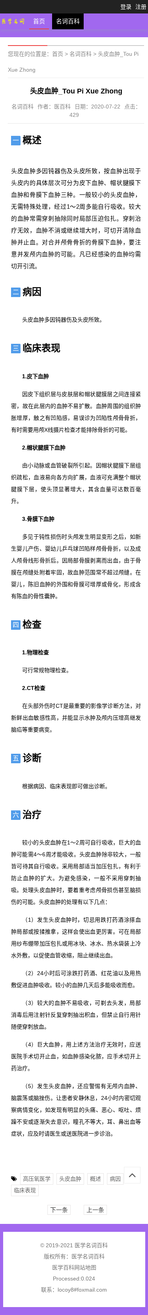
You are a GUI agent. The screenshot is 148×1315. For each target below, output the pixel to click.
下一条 (59, 1209)
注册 (140, 7)
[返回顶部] (132, 1175)
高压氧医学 (37, 1179)
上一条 (95, 1209)
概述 (95, 1179)
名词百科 (68, 21)
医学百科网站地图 (74, 1267)
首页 (39, 21)
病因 (115, 1179)
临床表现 (25, 1190)
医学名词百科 (88, 1256)
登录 (125, 7)
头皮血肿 (70, 1179)
